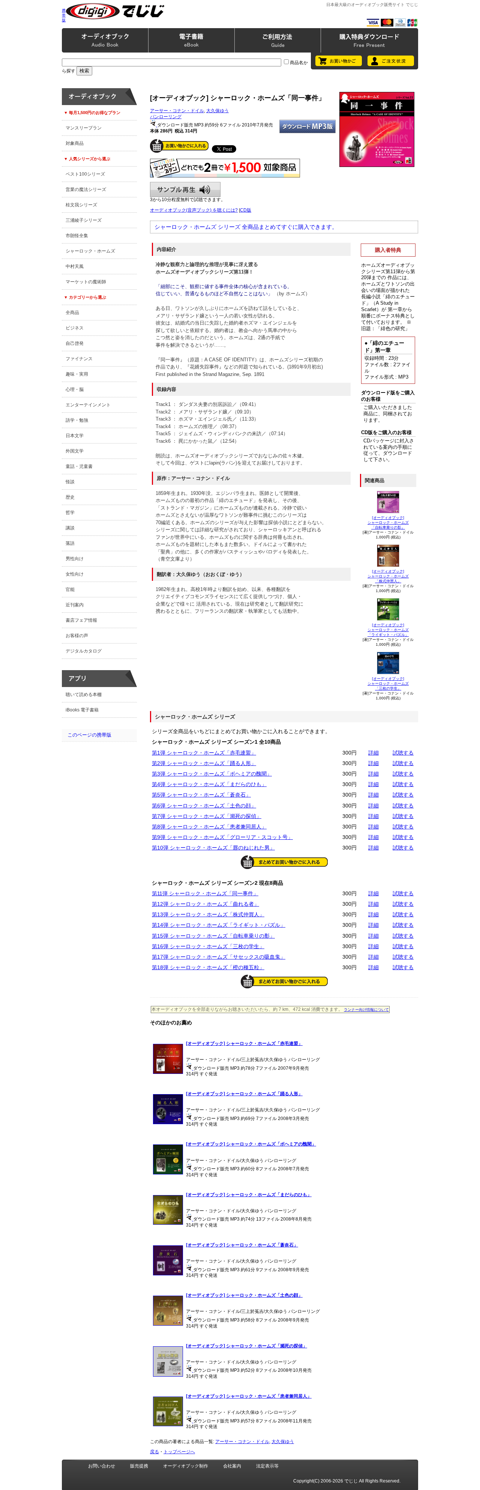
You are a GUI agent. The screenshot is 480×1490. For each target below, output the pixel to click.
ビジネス (75, 328)
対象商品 (75, 143)
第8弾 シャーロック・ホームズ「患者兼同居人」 (209, 827)
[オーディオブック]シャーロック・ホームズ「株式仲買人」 (388, 576)
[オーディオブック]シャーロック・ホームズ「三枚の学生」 (388, 683)
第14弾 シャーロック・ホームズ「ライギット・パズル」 (218, 925)
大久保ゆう (217, 110)
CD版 (245, 210)
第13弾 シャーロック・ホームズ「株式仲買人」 (208, 914)
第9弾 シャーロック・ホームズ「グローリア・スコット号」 (222, 837)
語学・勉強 (77, 420)
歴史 (70, 497)
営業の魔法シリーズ (86, 189)
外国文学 (75, 451)
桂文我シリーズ (81, 204)
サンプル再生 (185, 189)
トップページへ (179, 1451)
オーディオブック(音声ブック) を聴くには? (194, 210)
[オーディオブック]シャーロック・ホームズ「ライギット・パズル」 (388, 630)
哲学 (70, 512)
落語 (70, 543)
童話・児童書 (79, 466)
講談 (70, 528)
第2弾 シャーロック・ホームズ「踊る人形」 (204, 763)
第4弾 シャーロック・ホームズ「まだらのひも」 (209, 784)
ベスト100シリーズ (85, 174)
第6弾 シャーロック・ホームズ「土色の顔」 (204, 806)
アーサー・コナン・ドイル (177, 110)
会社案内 (232, 1466)
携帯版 (64, 15)
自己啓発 (75, 343)
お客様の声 (77, 635)
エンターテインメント (88, 404)
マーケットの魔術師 (86, 281)
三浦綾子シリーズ (84, 220)
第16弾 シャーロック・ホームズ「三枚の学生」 (208, 946)
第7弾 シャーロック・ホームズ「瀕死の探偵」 (206, 816)
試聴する (403, 753)
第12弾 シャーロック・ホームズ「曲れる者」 (205, 904)
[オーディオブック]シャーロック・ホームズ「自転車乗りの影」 (388, 522)
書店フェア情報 (81, 620)
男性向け (75, 558)
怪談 (70, 481)
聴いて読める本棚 (84, 694)
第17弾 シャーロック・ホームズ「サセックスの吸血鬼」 (218, 957)
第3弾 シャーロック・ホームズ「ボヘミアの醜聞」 (212, 774)
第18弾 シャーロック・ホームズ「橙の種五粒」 (208, 967)
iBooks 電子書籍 (82, 710)
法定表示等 (267, 1466)
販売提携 (139, 1466)
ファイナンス (79, 358)
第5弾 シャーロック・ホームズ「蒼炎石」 (201, 795)
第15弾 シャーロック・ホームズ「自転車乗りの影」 (213, 936)
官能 (70, 589)
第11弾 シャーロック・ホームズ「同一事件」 (205, 893)
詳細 (373, 753)
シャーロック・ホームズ (90, 251)
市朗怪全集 (77, 235)
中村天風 (75, 266)
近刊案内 (75, 604)
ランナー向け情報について (366, 1009)
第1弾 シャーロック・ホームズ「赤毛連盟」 (204, 753)
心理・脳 (75, 389)
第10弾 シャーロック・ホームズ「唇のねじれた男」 (213, 848)
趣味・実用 (77, 374)
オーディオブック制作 (185, 1466)
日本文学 (75, 435)
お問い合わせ (101, 1466)
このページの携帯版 (89, 735)
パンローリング (166, 116)
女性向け (75, 574)
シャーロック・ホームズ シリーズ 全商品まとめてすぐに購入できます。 (246, 227)
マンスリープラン (84, 128)
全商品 (72, 312)
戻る (154, 1451)
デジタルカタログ (84, 651)
